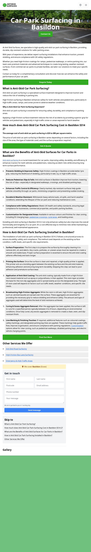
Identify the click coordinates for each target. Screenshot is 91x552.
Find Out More (45, 337)
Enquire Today (45, 82)
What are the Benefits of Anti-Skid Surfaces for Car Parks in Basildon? (33, 431)
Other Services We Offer (14, 439)
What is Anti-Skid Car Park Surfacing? (20, 424)
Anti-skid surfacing (10, 160)
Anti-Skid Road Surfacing (16, 349)
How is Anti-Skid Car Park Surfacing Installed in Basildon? (28, 435)
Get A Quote (45, 146)
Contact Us (45, 34)
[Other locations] (80, 5)
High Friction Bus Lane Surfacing (19, 355)
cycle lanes (52, 217)
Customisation (77, 325)
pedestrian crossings (38, 217)
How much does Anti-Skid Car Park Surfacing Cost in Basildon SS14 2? (33, 428)
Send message (34, 410)
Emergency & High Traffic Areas (19, 361)
